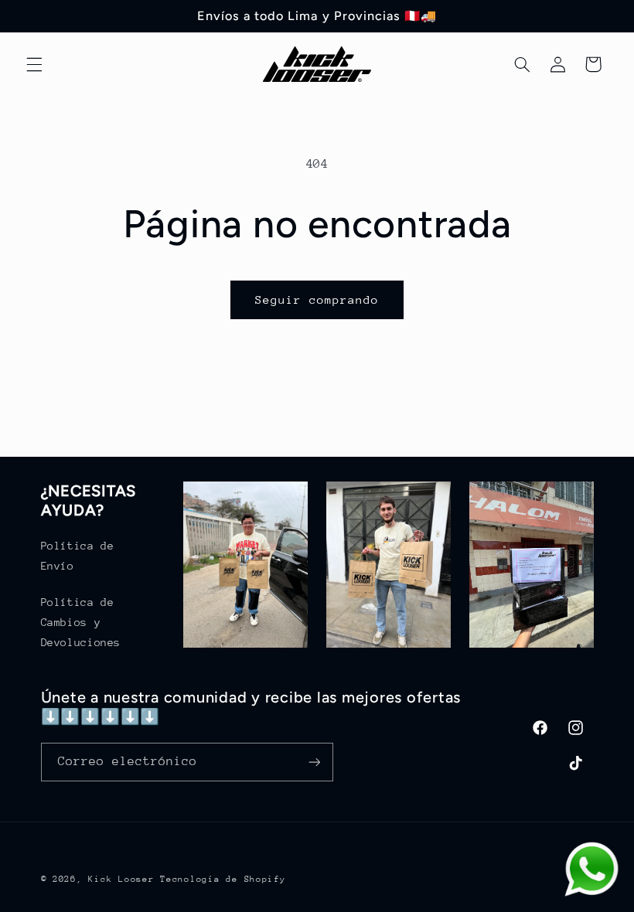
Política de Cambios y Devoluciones (81, 622)
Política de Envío (77, 555)
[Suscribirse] (314, 762)
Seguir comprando (317, 299)
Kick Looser (121, 879)
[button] (34, 64)
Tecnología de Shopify (222, 879)
